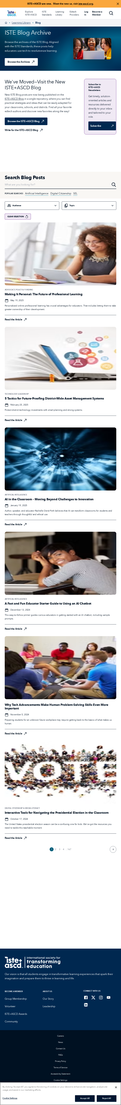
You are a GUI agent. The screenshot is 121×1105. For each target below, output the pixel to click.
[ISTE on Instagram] (101, 997)
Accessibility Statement (60, 1074)
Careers (60, 1036)
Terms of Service (60, 1067)
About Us (47, 991)
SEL (75, 193)
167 (69, 849)
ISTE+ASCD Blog (14, 98)
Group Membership (16, 998)
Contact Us (60, 1048)
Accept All (84, 1098)
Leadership (49, 1006)
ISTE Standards (47, 13)
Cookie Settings (60, 1080)
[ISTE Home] (11, 13)
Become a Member (14, 991)
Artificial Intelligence (36, 193)
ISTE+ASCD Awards (16, 1013)
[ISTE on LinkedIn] (85, 1004)
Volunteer (10, 1006)
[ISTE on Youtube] (108, 997)
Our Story (48, 998)
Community (11, 1021)
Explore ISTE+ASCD (31, 13)
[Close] (115, 1087)
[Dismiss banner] (118, 4)
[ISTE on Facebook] (85, 997)
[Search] (111, 13)
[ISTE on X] (93, 997)
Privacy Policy (60, 1061)
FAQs (60, 1055)
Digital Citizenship (60, 193)
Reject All (106, 1098)
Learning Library (59, 13)
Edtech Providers (74, 13)
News (60, 1042)
